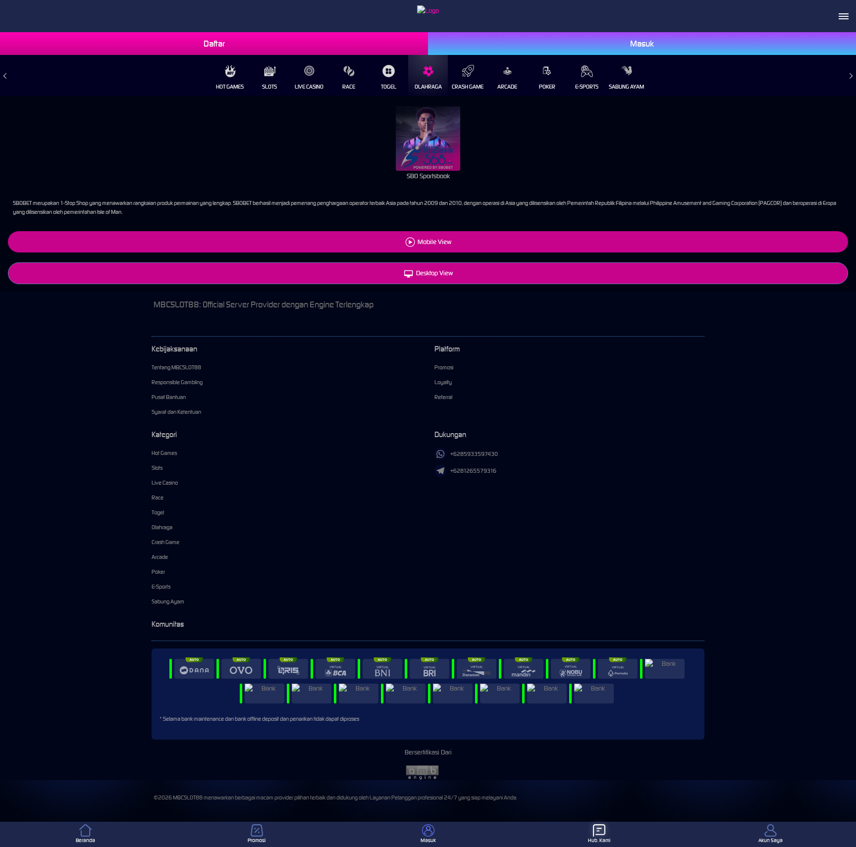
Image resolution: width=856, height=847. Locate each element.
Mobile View (434, 242)
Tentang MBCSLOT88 (176, 367)
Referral (443, 397)
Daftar (214, 43)
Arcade (507, 86)
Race (348, 86)
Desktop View (434, 273)
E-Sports (586, 86)
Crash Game (467, 86)
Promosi (443, 367)
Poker (547, 86)
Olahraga (428, 86)
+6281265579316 (473, 470)
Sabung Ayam (626, 86)
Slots (269, 86)
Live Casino (309, 86)
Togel (388, 86)
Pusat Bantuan (169, 397)
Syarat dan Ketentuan (176, 411)
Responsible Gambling (177, 382)
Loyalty (443, 382)
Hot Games (230, 86)
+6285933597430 (474, 453)
